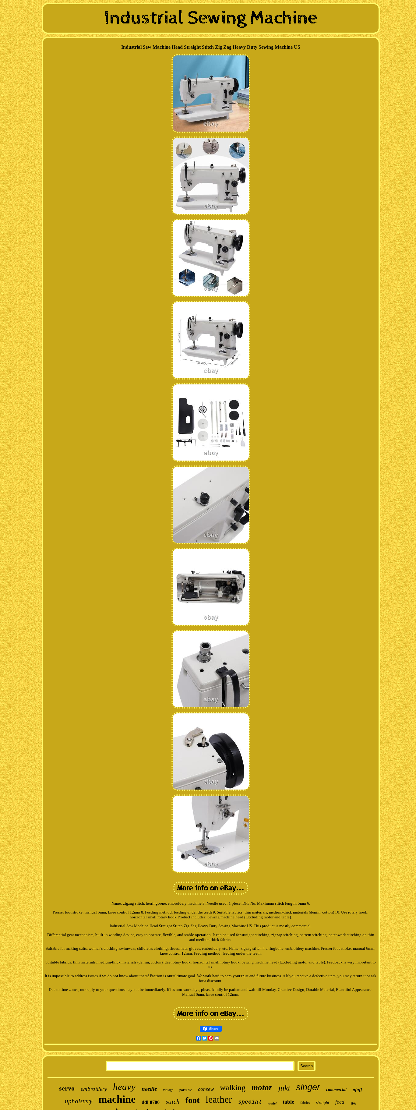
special (250, 1102)
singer (308, 1087)
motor (262, 1087)
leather (219, 1099)
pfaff (357, 1089)
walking (232, 1087)
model (272, 1103)
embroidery (94, 1089)
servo (67, 1088)
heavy (124, 1086)
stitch (172, 1101)
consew (206, 1089)
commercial (336, 1089)
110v (353, 1103)
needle (149, 1089)
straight (322, 1102)
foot (192, 1100)
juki (284, 1088)
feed (339, 1102)
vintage (168, 1090)
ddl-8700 (151, 1102)
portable (185, 1089)
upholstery (78, 1101)
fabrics (305, 1103)
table (288, 1102)
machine (117, 1099)
